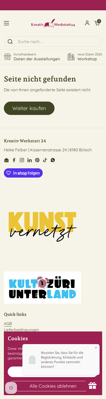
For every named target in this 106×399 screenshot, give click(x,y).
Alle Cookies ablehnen (53, 386)
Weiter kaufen (29, 108)
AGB (8, 323)
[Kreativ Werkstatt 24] (53, 23)
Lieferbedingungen (21, 329)
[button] (97, 23)
